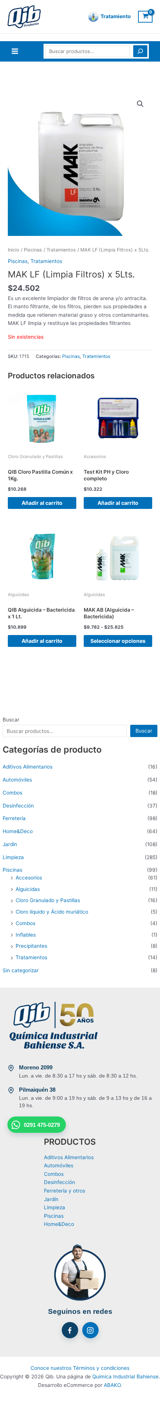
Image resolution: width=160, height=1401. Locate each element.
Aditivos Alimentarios (27, 767)
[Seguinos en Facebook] (70, 1330)
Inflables (26, 935)
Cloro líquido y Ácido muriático (52, 912)
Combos (12, 793)
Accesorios (29, 878)
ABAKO (112, 1385)
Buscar (11, 720)
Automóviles (17, 780)
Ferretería (14, 818)
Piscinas (12, 870)
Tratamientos (31, 957)
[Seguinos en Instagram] (90, 1330)
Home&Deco (18, 831)
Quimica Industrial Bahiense (125, 1376)
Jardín (10, 844)
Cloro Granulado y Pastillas (48, 900)
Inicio (13, 250)
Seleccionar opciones (117, 641)
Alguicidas (28, 889)
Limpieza (13, 857)
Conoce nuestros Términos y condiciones (80, 1368)
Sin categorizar (21, 970)
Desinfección (18, 806)
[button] (140, 104)
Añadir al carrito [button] (42, 503)
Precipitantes (31, 946)
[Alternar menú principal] (14, 51)
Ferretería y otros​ (64, 1191)
